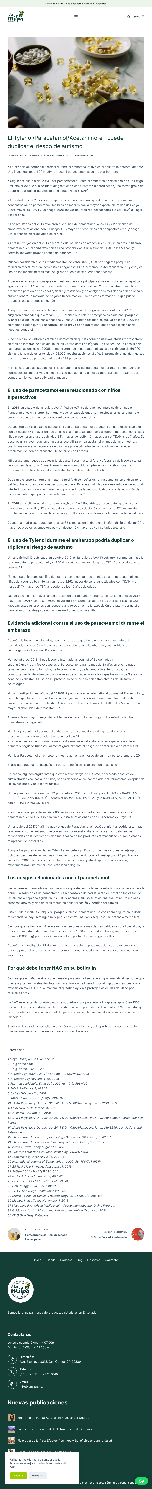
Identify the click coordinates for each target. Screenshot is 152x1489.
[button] (141, 1481)
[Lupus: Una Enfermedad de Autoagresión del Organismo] (11, 1429)
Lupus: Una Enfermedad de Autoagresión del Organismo (56, 1429)
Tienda (51, 1260)
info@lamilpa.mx (31, 1386)
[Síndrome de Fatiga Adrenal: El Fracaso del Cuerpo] (11, 1417)
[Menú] (76, 16)
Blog (79, 1260)
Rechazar (37, 1475)
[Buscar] (128, 16)
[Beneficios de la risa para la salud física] (11, 1452)
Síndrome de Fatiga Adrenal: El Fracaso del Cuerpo (53, 1417)
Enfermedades (84, 155)
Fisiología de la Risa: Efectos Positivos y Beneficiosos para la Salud (64, 1440)
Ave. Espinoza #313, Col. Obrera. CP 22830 (50, 1361)
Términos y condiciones (120, 1482)
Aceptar (18, 1475)
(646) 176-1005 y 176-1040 (39, 1374)
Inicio (38, 1260)
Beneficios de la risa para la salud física (45, 1452)
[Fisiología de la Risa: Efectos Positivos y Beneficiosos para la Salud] (11, 1440)
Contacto (111, 1260)
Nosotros (93, 1260)
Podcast (66, 1260)
